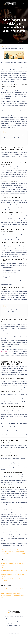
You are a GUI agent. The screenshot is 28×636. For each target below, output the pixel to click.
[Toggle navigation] (23, 4)
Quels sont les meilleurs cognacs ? (7, 567)
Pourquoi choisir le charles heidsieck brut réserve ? (11, 593)
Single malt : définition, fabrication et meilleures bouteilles (21, 551)
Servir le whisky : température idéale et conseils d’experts (7, 551)
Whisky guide (4, 46)
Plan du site (14, 635)
